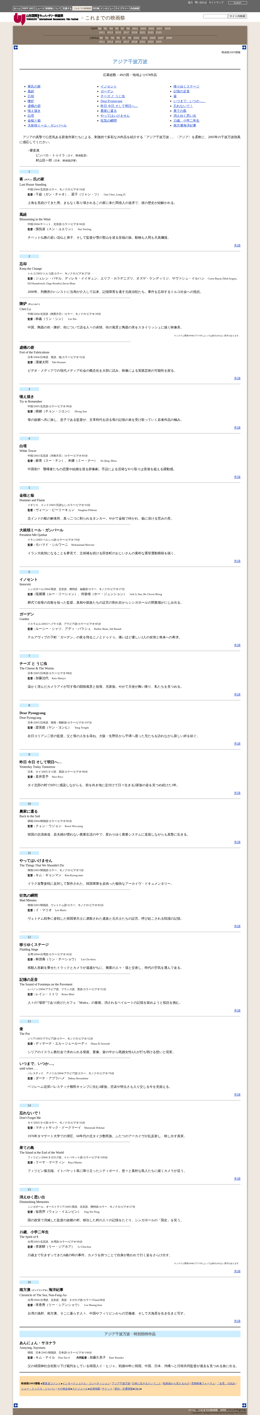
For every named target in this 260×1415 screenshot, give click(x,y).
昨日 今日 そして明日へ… (119, 106)
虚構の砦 (34, 106)
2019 (134, 32)
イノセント (109, 86)
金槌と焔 (34, 120)
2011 (102, 32)
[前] (16, 48)
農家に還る (109, 111)
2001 (135, 28)
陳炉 (31, 101)
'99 (128, 28)
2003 (143, 28)
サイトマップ (216, 2)
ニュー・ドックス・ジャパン (38, 1388)
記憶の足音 (181, 91)
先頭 (237, 245)
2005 (151, 28)
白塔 (31, 115)
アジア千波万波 (121, 1383)
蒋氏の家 (34, 86)
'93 (111, 28)
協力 (190, 2)
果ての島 (179, 111)
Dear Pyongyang (111, 101)
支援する (67, 8)
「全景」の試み (226, 1383)
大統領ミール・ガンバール (47, 125)
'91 (105, 28)
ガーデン (107, 91)
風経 (31, 91)
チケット (107, 1388)
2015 (118, 32)
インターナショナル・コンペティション (86, 1383)
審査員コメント (51, 1383)
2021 (142, 32)
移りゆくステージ (186, 86)
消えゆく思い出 (184, 115)
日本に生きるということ (146, 1383)
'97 (122, 28)
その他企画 (63, 1388)
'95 (116, 28)
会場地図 (95, 1388)
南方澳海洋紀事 (184, 125)
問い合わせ (201, 2)
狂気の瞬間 (109, 120)
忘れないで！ (183, 106)
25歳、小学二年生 (186, 120)
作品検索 (134, 8)
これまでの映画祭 (82, 8)
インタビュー (107, 8)
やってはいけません (115, 115)
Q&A (137, 1388)
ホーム (17, 8)
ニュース (39, 8)
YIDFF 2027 (28, 8)
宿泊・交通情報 (123, 1388)
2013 (110, 32)
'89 (99, 28)
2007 (159, 28)
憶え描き (34, 111)
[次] (244, 48)
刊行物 (95, 8)
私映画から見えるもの (176, 1383)
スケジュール (80, 1388)
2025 (159, 32)
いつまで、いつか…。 (189, 101)
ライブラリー (122, 8)
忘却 (31, 96)
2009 (167, 28)
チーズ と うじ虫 (113, 96)
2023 (151, 32)
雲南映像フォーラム (203, 1383)
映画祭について (53, 8)
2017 (126, 32)
